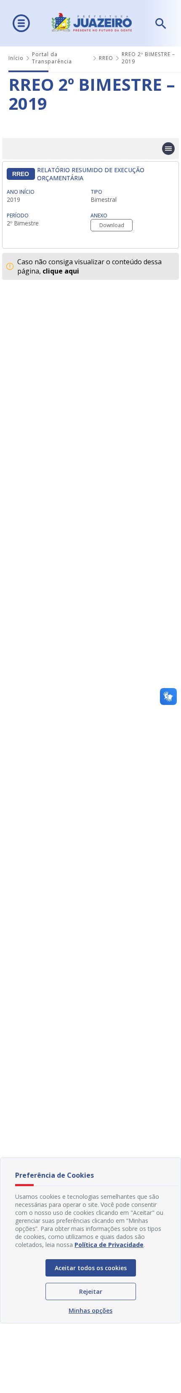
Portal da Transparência (52, 58)
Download (111, 225)
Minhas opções (90, 1310)
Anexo (98, 215)
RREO (106, 58)
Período (18, 215)
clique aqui (61, 271)
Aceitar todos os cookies (91, 1268)
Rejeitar (90, 1291)
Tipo (96, 191)
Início (16, 58)
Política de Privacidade (109, 1245)
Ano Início (21, 191)
